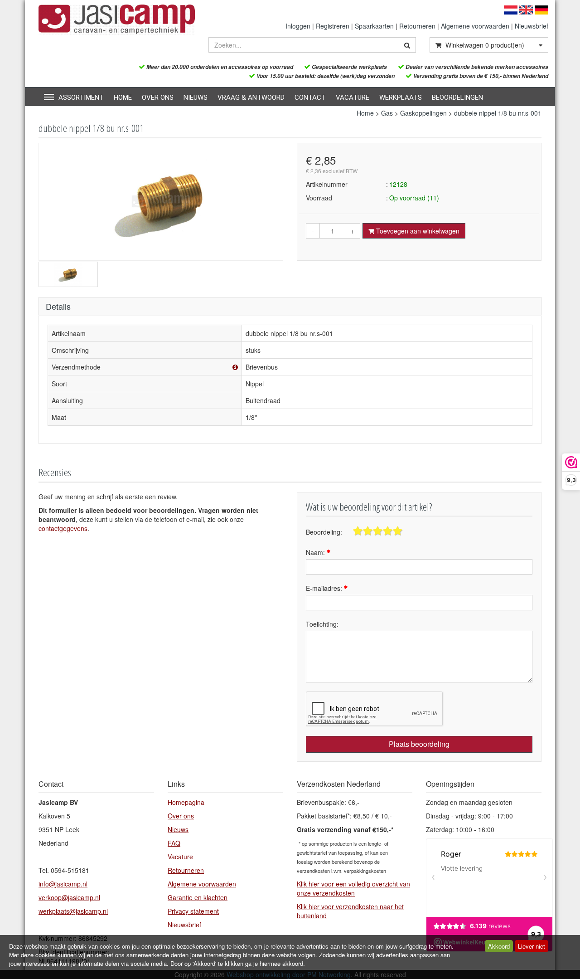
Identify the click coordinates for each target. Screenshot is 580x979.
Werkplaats (400, 97)
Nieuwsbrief (531, 25)
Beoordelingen (457, 97)
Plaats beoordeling (419, 744)
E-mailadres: (325, 588)
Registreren (332, 25)
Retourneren (417, 25)
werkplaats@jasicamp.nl (73, 911)
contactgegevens (63, 528)
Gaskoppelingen (423, 112)
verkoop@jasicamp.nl (69, 897)
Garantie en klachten (197, 897)
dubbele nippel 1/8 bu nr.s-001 (497, 112)
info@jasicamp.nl (63, 883)
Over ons (158, 97)
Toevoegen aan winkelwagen (416, 230)
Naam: (316, 552)
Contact (310, 97)
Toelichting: (322, 623)
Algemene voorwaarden (475, 25)
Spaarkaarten (374, 25)
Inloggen (297, 25)
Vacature (352, 97)
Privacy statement (193, 911)
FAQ (174, 842)
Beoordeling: (324, 531)
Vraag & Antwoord (251, 97)
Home (123, 97)
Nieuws (196, 97)
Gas (387, 112)
